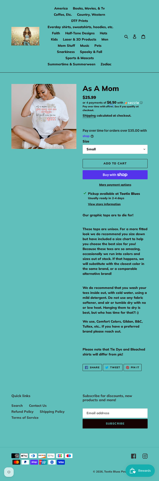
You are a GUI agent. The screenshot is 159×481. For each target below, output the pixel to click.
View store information (104, 204)
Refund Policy (22, 411)
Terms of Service (25, 417)
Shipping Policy (52, 411)
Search (17, 405)
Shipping (89, 115)
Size (86, 141)
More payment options (115, 185)
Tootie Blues (112, 471)
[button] (113, 103)
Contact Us (38, 405)
